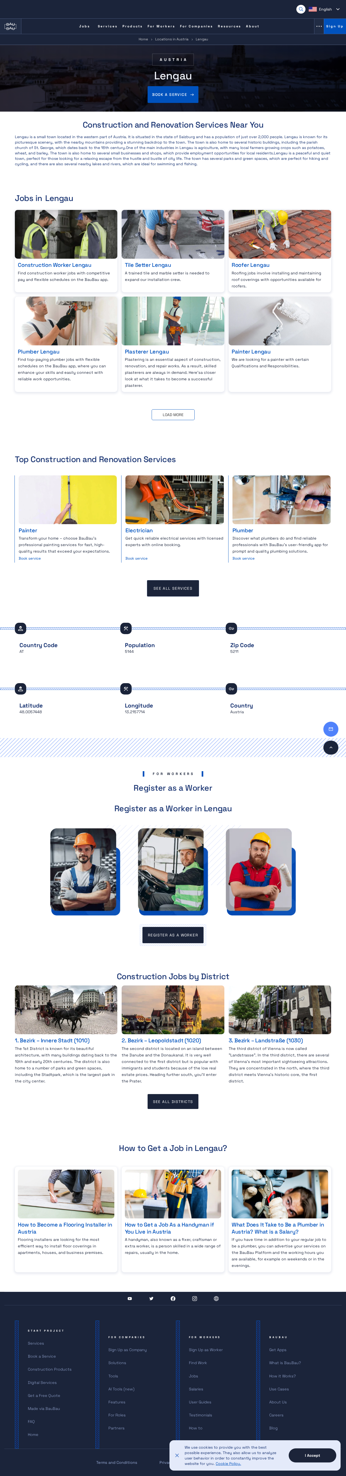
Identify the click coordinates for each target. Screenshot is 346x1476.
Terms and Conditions (116, 1462)
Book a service (169, 94)
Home (143, 39)
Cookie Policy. (228, 1463)
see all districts (173, 1101)
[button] (324, 9)
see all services (173, 588)
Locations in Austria (171, 39)
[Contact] (330, 729)
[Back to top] (330, 748)
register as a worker (173, 935)
